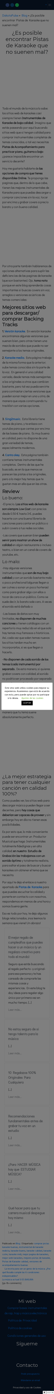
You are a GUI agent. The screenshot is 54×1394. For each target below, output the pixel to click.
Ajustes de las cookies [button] (32, 698)
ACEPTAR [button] (27, 703)
